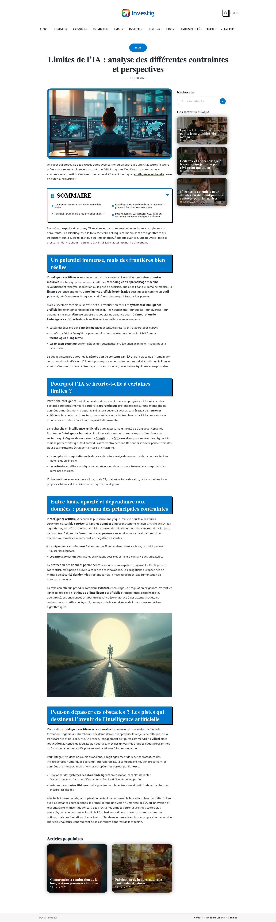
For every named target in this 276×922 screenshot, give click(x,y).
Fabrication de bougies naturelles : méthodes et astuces (139, 881)
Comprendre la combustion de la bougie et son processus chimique (74, 881)
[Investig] (138, 13)
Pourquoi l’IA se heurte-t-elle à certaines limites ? (79, 213)
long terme (76, 338)
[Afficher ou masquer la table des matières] (130, 196)
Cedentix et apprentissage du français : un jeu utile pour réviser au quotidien (201, 164)
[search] (225, 13)
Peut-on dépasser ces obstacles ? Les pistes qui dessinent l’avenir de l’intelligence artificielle (138, 215)
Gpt (116, 438)
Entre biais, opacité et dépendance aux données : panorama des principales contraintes (139, 206)
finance (52, 291)
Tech (138, 47)
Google (100, 438)
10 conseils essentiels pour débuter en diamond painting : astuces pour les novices (201, 195)
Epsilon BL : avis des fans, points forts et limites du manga (200, 133)
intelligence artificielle (149, 174)
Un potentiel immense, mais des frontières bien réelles (78, 206)
